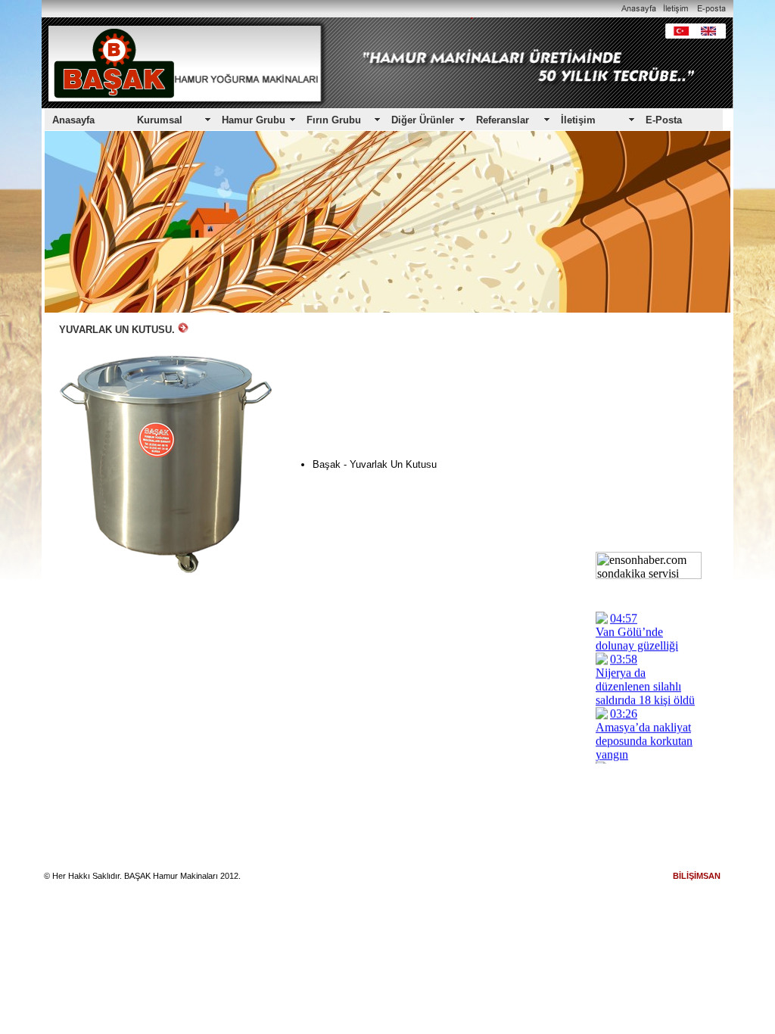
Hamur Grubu (253, 120)
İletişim (578, 120)
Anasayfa (73, 120)
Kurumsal (159, 120)
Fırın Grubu (334, 120)
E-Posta (664, 120)
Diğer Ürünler (422, 120)
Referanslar (502, 120)
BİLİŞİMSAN (697, 875)
